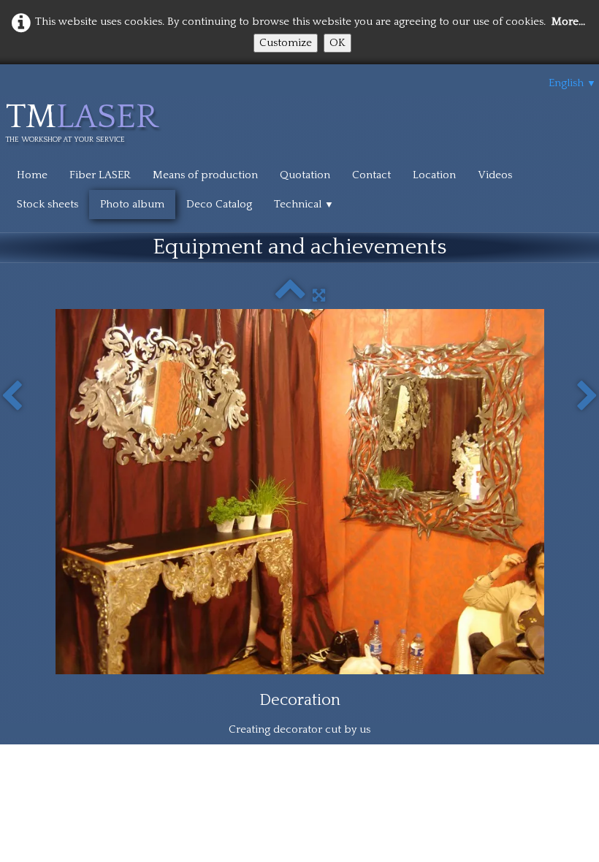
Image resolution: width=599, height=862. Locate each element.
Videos (495, 175)
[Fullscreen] (319, 295)
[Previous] (11, 396)
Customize (285, 43)
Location (434, 175)
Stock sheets (47, 204)
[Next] (587, 396)
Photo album (132, 204)
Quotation (305, 175)
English (572, 83)
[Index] (290, 295)
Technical (304, 204)
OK (337, 43)
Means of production (205, 175)
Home (32, 175)
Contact (371, 175)
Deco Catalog (219, 204)
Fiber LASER (100, 175)
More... (568, 21)
